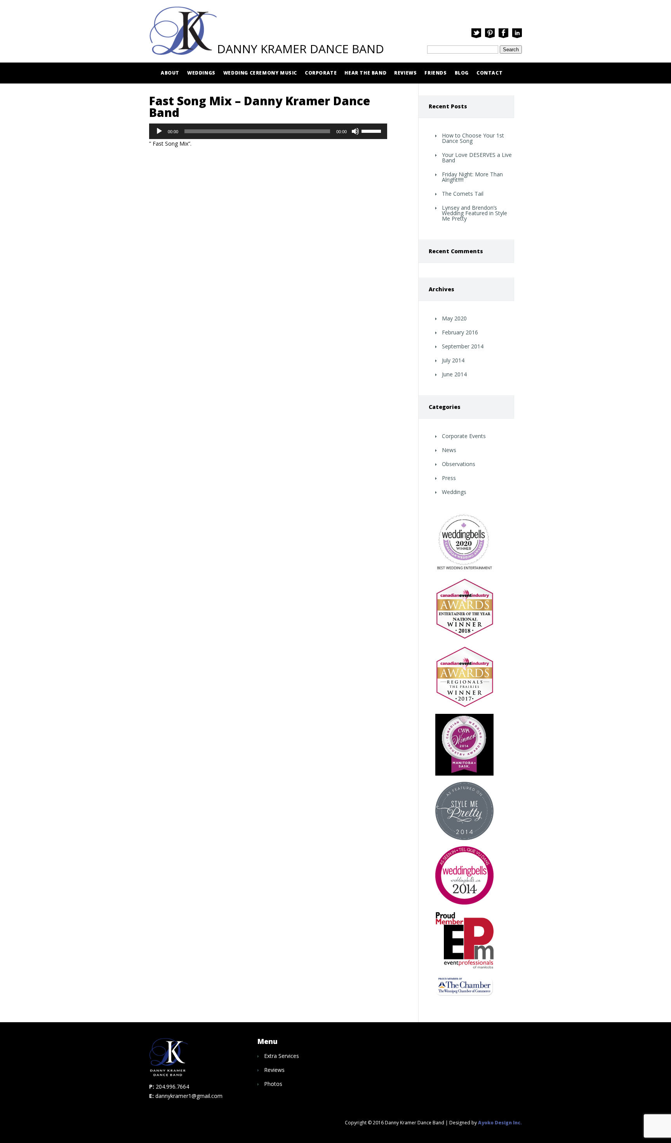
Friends (435, 73)
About (170, 73)
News (449, 450)
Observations (458, 464)
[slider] (372, 130)
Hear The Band (365, 73)
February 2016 (460, 332)
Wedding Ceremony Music (260, 73)
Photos (273, 1083)
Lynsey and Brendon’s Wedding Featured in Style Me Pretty (474, 213)
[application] (268, 131)
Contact (489, 73)
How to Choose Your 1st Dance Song (473, 138)
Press (449, 478)
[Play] (159, 131)
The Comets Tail (462, 193)
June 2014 (454, 374)
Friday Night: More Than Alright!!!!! (472, 176)
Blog (462, 73)
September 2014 (462, 346)
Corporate (321, 73)
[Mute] (355, 131)
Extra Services (281, 1055)
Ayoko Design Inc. (500, 1122)
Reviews (405, 73)
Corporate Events (464, 436)
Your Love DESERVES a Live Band (477, 157)
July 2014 (453, 360)
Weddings (201, 73)
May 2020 (454, 318)
